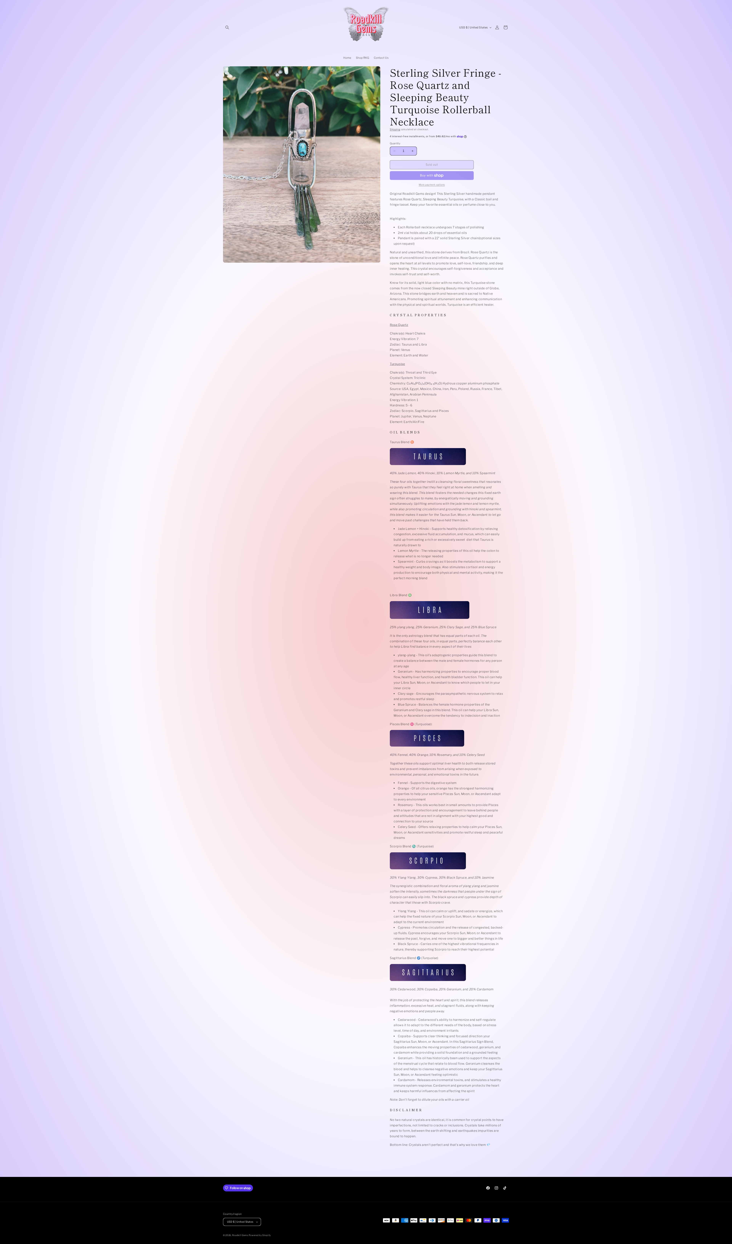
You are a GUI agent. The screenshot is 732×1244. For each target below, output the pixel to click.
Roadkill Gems (240, 1235)
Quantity (395, 143)
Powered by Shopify (260, 1235)
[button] (227, 27)
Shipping (395, 129)
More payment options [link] (432, 184)
